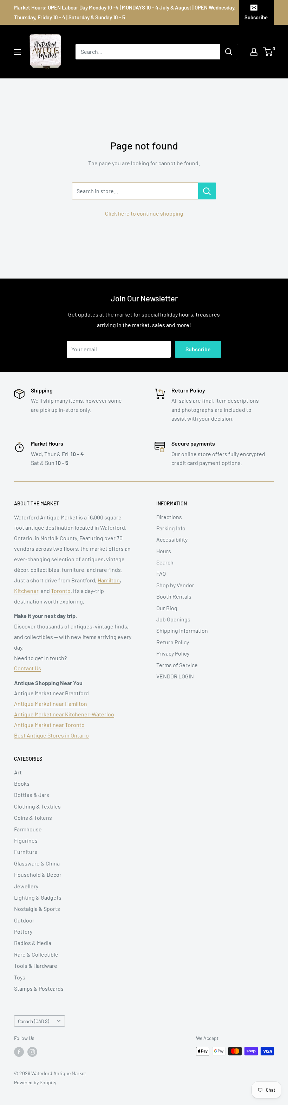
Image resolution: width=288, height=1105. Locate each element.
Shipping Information (182, 630)
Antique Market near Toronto (49, 724)
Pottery (23, 931)
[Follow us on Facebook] (19, 1052)
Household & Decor (37, 874)
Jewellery (26, 886)
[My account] (253, 52)
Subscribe (256, 17)
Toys (19, 977)
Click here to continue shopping (144, 213)
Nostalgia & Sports (37, 908)
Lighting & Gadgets (37, 897)
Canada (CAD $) (33, 1021)
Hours (163, 551)
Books (22, 783)
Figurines (26, 840)
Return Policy (172, 642)
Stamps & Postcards (39, 988)
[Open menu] (17, 52)
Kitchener (26, 590)
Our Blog (166, 608)
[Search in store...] (207, 191)
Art (18, 772)
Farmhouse (28, 829)
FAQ (161, 573)
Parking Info (170, 528)
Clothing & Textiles (37, 806)
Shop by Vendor (175, 585)
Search (165, 562)
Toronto (61, 590)
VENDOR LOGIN (175, 676)
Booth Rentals (173, 596)
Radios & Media (32, 942)
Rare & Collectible (36, 954)
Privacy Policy (172, 653)
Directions (169, 516)
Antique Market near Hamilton (50, 703)
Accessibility (172, 539)
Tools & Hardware (35, 965)
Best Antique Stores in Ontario (51, 735)
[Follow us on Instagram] (32, 1052)
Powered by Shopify (35, 1082)
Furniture (26, 851)
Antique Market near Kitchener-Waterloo (64, 714)
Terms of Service (177, 665)
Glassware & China (37, 863)
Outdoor (24, 920)
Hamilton (109, 580)
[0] (268, 51)
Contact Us (27, 668)
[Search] (228, 51)
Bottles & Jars (31, 794)
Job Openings (173, 619)
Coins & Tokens (33, 817)
